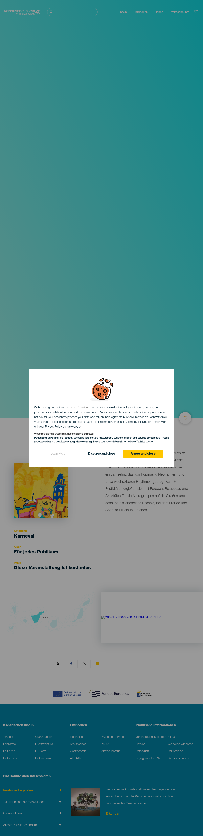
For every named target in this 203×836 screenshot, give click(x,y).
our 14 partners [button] (80, 407)
